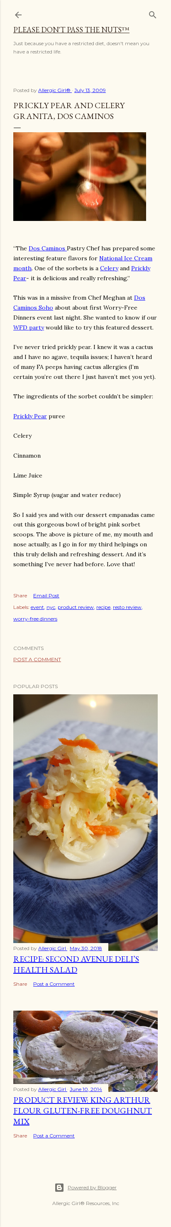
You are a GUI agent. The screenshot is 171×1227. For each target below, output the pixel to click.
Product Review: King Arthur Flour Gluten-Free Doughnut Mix (82, 1110)
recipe (103, 607)
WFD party (28, 327)
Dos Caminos (48, 248)
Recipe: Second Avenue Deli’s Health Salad (76, 964)
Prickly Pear (30, 416)
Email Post (46, 595)
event (37, 607)
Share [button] (20, 595)
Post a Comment (37, 659)
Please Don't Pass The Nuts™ (71, 29)
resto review (127, 607)
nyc (50, 607)
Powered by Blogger (92, 1187)
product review (76, 607)
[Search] (153, 13)
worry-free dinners (35, 619)
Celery (109, 268)
